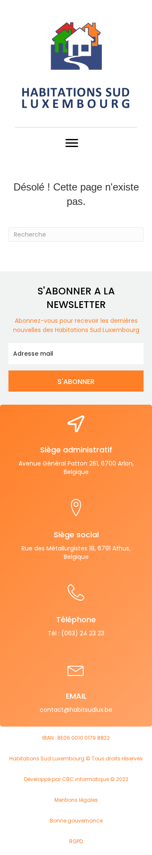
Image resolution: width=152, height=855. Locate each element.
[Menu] (71, 143)
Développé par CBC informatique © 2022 (76, 779)
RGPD (76, 841)
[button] (76, 381)
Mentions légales (76, 799)
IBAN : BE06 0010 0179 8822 (76, 737)
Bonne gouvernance (76, 820)
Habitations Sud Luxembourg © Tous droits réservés (76, 758)
